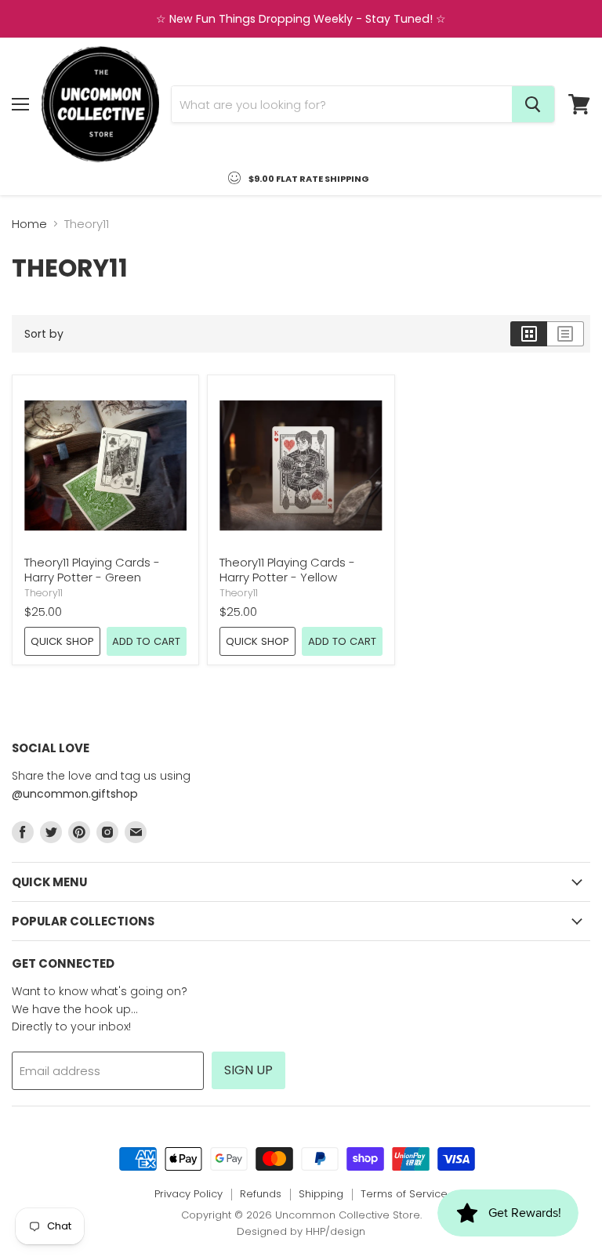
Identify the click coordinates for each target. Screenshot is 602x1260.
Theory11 (43, 592)
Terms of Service (404, 1193)
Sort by (43, 334)
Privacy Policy (188, 1193)
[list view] (565, 333)
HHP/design (335, 1231)
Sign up (248, 1070)
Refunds (260, 1193)
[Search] (533, 104)
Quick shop (62, 641)
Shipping (321, 1193)
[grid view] (528, 333)
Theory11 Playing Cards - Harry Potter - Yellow (287, 570)
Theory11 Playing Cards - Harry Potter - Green (92, 570)
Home (29, 223)
